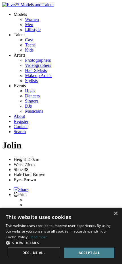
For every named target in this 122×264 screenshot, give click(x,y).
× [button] (115, 214)
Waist (19, 164)
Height (20, 159)
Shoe (18, 169)
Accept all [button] (89, 252)
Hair (18, 174)
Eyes (18, 179)
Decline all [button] (33, 252)
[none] (20, 14)
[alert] (61, 236)
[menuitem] (32, 19)
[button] (61, 242)
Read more (39, 237)
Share (23, 189)
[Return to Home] (28, 4)
